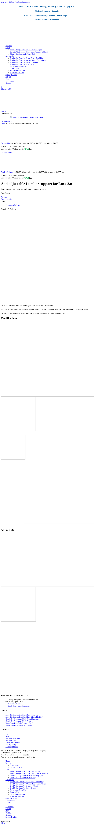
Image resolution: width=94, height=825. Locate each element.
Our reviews (14, 765)
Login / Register (11, 817)
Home (3, 123)
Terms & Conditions (13, 742)
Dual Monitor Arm (17, 73)
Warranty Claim (11, 740)
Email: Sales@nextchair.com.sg (19, 706)
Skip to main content (22, 2)
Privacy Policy (11, 745)
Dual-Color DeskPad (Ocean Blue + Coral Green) (28, 60)
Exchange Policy (12, 747)
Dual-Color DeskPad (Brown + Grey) (24, 62)
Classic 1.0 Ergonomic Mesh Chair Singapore (22, 719)
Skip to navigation (8, 2)
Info (30, 149)
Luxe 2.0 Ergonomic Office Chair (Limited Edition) (29, 52)
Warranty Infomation (13, 738)
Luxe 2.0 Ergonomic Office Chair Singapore (26, 50)
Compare (9, 815)
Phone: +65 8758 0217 (16, 704)
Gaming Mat (14, 68)
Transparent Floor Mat (18, 66)
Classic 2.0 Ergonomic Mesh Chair (22, 54)
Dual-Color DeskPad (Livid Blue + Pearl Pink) (27, 58)
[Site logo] (12, 42)
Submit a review (16, 767)
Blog (7, 736)
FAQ (7, 734)
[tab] (13, 205)
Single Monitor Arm (17, 71)
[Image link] (24, 692)
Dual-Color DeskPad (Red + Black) (23, 64)
